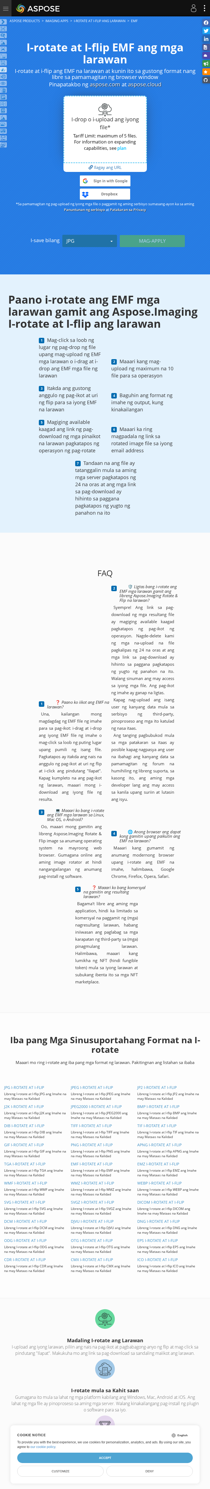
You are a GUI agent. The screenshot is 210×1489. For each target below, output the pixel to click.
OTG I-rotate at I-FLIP (92, 1240)
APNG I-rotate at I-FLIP (159, 1144)
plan (121, 148)
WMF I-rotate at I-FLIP (25, 1183)
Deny (149, 1471)
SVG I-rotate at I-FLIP (24, 1202)
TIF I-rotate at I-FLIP (156, 1125)
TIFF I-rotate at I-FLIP (91, 1125)
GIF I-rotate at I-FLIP (24, 1144)
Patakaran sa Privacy (128, 209)
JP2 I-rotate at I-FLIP (157, 1087)
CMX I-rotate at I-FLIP (92, 1259)
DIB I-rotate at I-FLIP (24, 1125)
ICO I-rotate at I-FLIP (157, 1259)
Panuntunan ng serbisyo (84, 209)
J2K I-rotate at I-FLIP (24, 1106)
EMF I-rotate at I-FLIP (91, 1163)
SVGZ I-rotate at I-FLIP (92, 1202)
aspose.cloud (144, 84)
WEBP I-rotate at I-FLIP (159, 1183)
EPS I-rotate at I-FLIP (157, 1240)
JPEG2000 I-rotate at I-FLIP (96, 1106)
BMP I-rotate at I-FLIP (158, 1106)
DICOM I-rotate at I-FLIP (160, 1202)
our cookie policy (42, 1447)
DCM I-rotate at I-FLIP (25, 1221)
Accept (105, 1457)
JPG (70, 241)
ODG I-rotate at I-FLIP (25, 1240)
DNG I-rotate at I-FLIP (158, 1221)
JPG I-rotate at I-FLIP (24, 1087)
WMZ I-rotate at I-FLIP (92, 1183)
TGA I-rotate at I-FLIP (24, 1163)
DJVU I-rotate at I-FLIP (92, 1221)
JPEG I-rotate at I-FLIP (92, 1087)
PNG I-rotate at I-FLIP (92, 1144)
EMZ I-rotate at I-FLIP (158, 1163)
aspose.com (105, 84)
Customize (60, 1471)
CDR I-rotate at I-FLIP (25, 1259)
